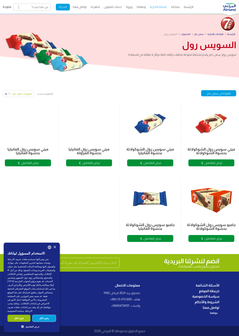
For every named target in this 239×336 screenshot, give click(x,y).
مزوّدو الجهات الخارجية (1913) (21, 281)
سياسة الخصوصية (205, 296)
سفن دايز (199, 34)
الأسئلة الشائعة (207, 285)
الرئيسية (188, 6)
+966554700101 (120, 305)
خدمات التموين (113, 6)
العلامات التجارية (215, 34)
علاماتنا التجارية (158, 6)
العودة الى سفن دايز (219, 93)
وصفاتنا (141, 6)
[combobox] (49, 247)
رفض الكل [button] (44, 318)
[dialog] (32, 287)
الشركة (63, 6)
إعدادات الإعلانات (28, 303)
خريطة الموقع (209, 291)
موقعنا (214, 312)
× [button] (54, 247)
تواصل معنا (80, 6)
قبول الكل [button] (19, 318)
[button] (31, 326)
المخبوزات (185, 34)
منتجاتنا (175, 6)
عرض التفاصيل (213, 162)
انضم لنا (95, 6)
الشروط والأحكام (207, 302)
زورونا (129, 6)
